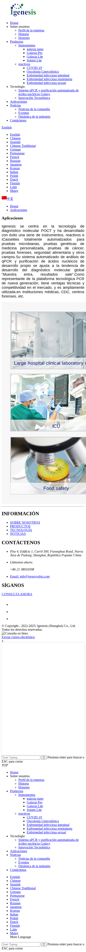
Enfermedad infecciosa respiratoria (49, 79)
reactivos (24, 64)
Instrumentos (26, 45)
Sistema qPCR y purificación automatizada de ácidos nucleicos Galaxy (48, 92)
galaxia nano (35, 49)
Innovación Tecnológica (34, 98)
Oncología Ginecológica (43, 71)
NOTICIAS (18, 533)
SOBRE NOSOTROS (25, 522)
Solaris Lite (34, 60)
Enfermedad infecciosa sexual (46, 83)
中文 (10, 198)
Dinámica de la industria (34, 116)
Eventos (23, 113)
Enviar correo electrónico (18, 637)
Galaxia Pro (34, 53)
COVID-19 (34, 68)
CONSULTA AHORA (17, 594)
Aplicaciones (18, 101)
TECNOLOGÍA (21, 530)
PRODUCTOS (20, 526)
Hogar (14, 23)
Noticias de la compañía (34, 109)
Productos (16, 41)
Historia (23, 34)
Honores (24, 38)
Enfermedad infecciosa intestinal (48, 75)
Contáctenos (18, 120)
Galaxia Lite (35, 56)
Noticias (15, 105)
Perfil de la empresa (31, 30)
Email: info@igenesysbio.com (30, 576)
